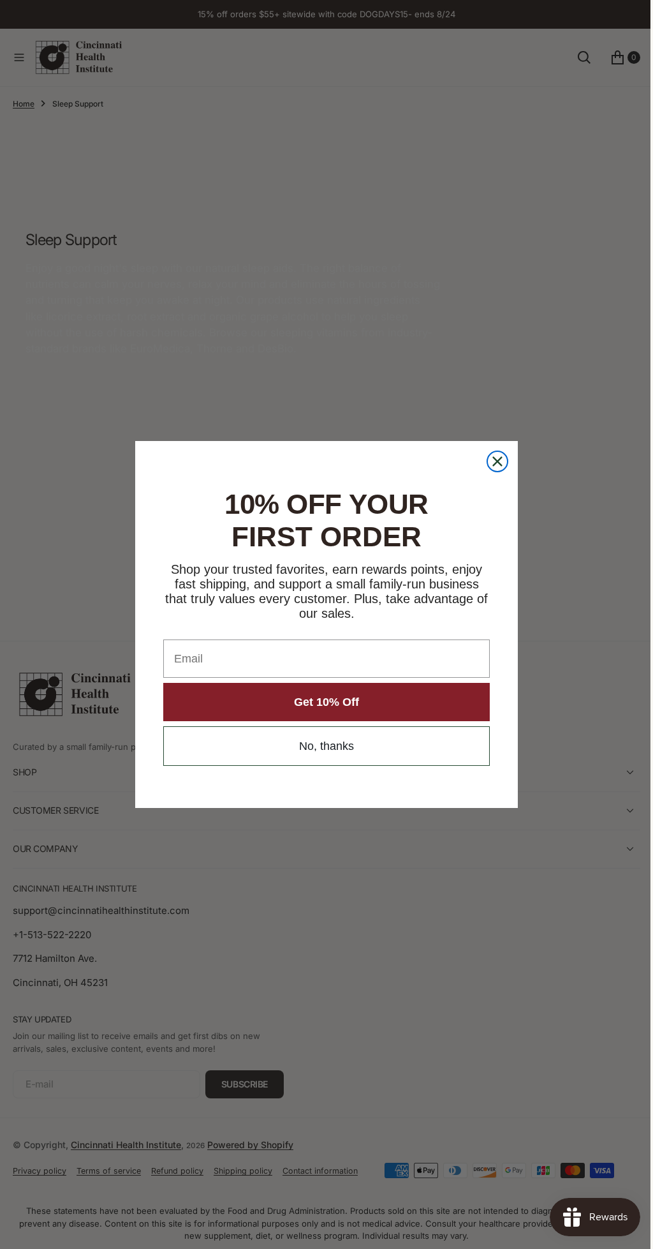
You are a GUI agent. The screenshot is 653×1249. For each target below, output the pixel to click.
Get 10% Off (322, 702)
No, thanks (322, 746)
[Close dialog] (493, 461)
